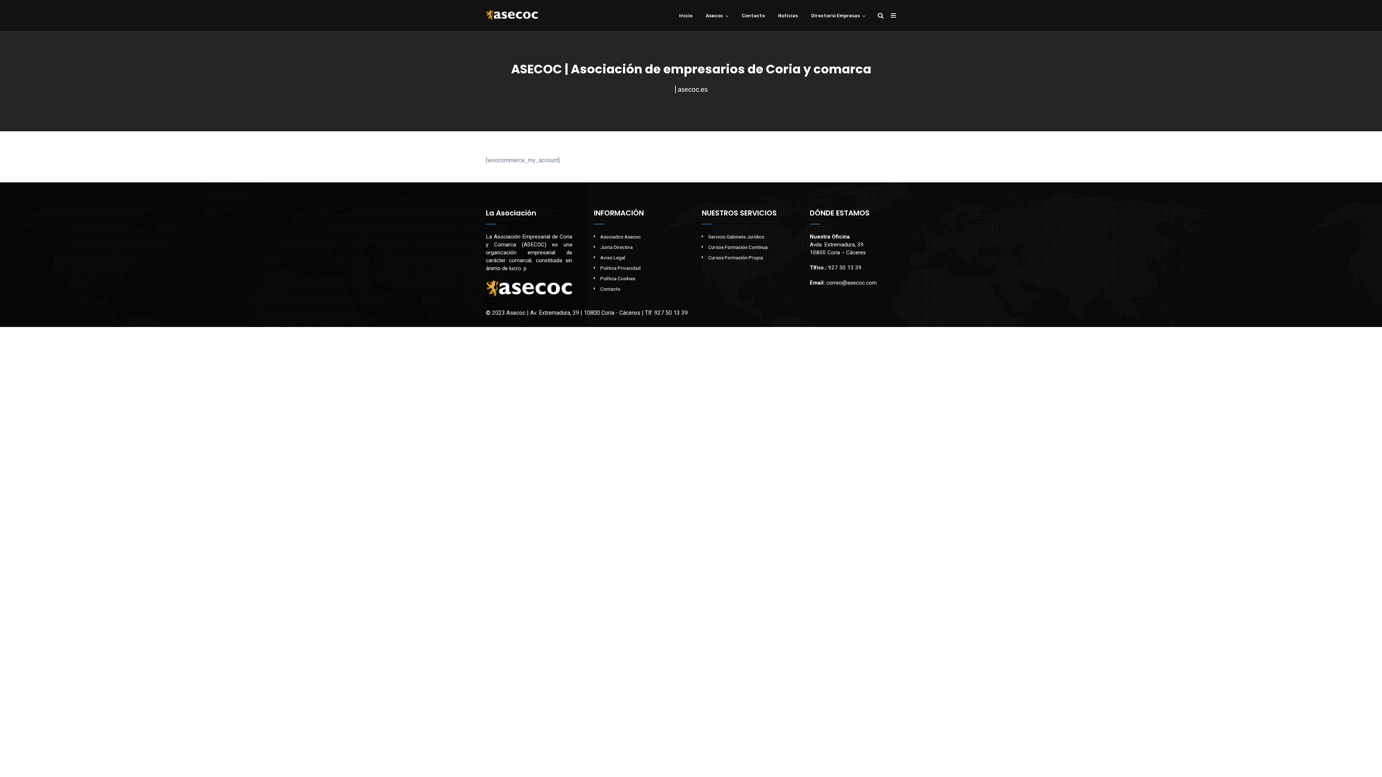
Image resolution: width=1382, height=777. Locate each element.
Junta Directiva (616, 247)
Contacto (753, 15)
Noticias (788, 15)
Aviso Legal (612, 257)
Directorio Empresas (835, 15)
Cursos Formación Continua (738, 247)
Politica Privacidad (620, 268)
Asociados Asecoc (620, 237)
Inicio (685, 15)
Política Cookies (617, 278)
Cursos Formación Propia (735, 257)
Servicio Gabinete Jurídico (736, 237)
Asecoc (714, 15)
